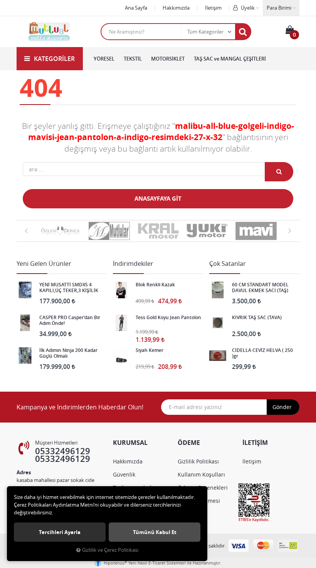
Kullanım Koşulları (201, 474)
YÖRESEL (104, 58)
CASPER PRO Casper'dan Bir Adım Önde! (69, 320)
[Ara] (242, 31)
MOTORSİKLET (168, 58)
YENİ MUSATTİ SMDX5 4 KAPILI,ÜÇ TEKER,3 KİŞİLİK (68, 287)
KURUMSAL (130, 442)
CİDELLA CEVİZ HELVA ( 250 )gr (262, 353)
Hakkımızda (176, 7)
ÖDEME (189, 442)
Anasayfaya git (158, 198)
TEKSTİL (133, 58)
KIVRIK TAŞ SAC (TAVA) (257, 317)
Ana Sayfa (136, 7)
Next (289, 230)
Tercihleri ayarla (60, 532)
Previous (26, 230)
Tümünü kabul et (154, 532)
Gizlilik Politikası (198, 461)
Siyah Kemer (149, 350)
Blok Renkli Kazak (155, 285)
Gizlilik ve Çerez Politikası (110, 550)
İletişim (213, 7)
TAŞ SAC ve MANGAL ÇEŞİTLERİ (230, 58)
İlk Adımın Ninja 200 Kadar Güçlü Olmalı (68, 353)
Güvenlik (124, 474)
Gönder (282, 407)
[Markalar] (60, 231)
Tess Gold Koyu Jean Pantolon (168, 317)
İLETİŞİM (255, 442)
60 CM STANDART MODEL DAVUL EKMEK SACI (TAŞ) (260, 287)
